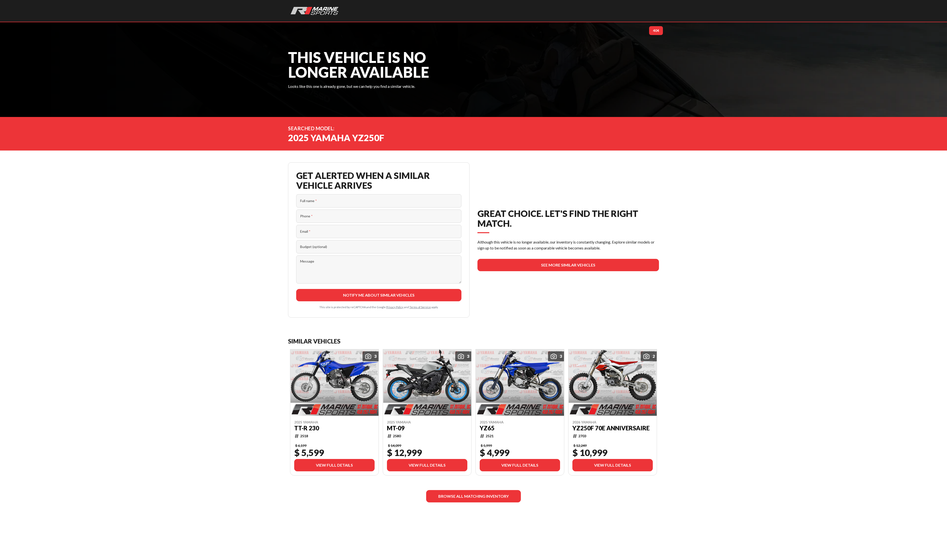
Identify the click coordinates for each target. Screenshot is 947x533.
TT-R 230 (306, 427)
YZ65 (487, 427)
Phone (306, 216)
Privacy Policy (394, 307)
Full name (308, 201)
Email (305, 231)
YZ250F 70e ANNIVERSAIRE (611, 427)
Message (307, 261)
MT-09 (396, 427)
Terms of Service (420, 307)
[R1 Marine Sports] (315, 11)
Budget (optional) (313, 247)
